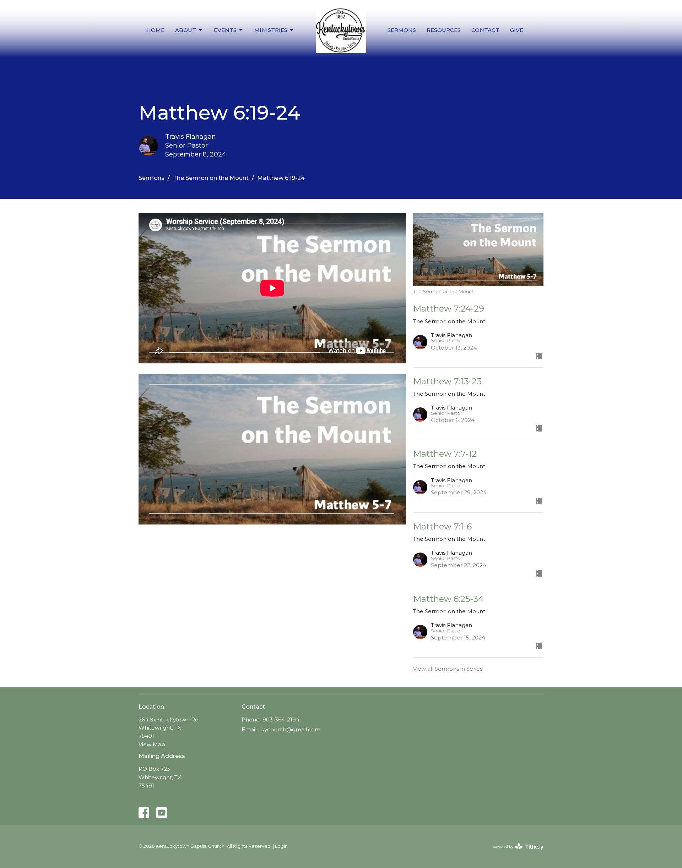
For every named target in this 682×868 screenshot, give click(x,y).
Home (155, 30)
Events (225, 30)
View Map (152, 744)
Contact (485, 30)
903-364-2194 (280, 719)
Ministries (270, 30)
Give (516, 30)
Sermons (402, 30)
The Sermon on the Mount (211, 178)
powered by (514, 852)
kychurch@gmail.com (290, 729)
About (185, 30)
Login (281, 846)
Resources (444, 30)
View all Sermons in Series (447, 668)
